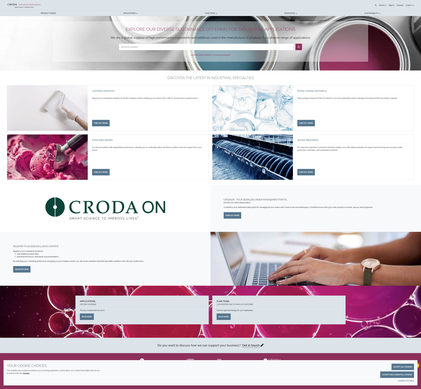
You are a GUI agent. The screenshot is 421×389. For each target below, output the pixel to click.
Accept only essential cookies (397, 375)
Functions (223, 301)
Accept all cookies (402, 367)
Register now (22, 269)
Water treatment (307, 140)
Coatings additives (103, 91)
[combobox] (206, 47)
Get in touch (251, 345)
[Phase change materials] (252, 108)
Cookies (26, 373)
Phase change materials (312, 91)
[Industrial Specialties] (24, 5)
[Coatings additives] (47, 108)
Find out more (101, 123)
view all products (223, 55)
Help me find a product (202, 55)
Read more (87, 317)
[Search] (298, 47)
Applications (87, 301)
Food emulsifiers (102, 140)
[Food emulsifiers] (47, 157)
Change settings (406, 381)
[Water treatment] (252, 157)
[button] (48, 13)
